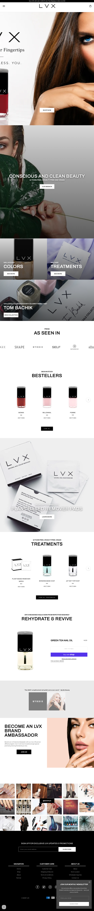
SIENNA (21, 412)
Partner (18, 878)
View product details (57, 661)
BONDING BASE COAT (47, 581)
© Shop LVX (25, 898)
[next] (88, 400)
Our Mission (47, 186)
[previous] (6, 400)
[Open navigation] (4, 6)
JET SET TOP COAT (73, 581)
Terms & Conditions (47, 875)
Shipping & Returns (47, 872)
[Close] (89, 882)
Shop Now (47, 110)
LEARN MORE (47, 517)
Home (19, 869)
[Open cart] (90, 6)
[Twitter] (44, 887)
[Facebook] (37, 887)
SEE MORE (11, 274)
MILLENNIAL (47, 412)
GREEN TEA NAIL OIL (62, 640)
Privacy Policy (47, 878)
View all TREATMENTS (47, 597)
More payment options (69, 659)
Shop (18, 872)
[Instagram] (50, 887)
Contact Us (75, 878)
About (19, 875)
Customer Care (47, 869)
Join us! (24, 752)
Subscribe (74, 904)
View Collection (11, 315)
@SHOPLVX (47, 801)
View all (47, 428)
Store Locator (75, 872)
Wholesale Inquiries (75, 875)
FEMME (73, 412)
